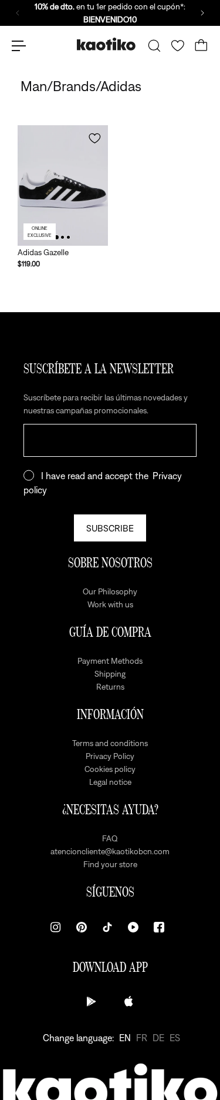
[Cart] (201, 46)
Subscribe (110, 528)
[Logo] (106, 46)
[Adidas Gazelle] (63, 185)
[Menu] (19, 46)
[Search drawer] (154, 46)
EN (125, 1037)
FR (141, 1037)
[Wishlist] (177, 46)
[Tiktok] (107, 927)
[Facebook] (159, 927)
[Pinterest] (81, 927)
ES (175, 1037)
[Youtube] (133, 927)
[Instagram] (56, 927)
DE (158, 1037)
